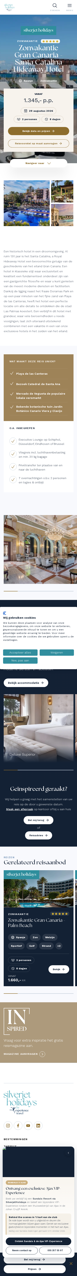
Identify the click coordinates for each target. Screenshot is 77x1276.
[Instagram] (8, 1125)
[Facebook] (18, 1125)
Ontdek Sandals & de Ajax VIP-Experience (38, 1241)
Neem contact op (21, 1250)
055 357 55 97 (55, 1250)
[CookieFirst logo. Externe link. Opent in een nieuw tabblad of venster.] (4, 613)
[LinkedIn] (38, 1125)
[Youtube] (28, 1125)
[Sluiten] (71, 1264)
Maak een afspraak (19, 809)
